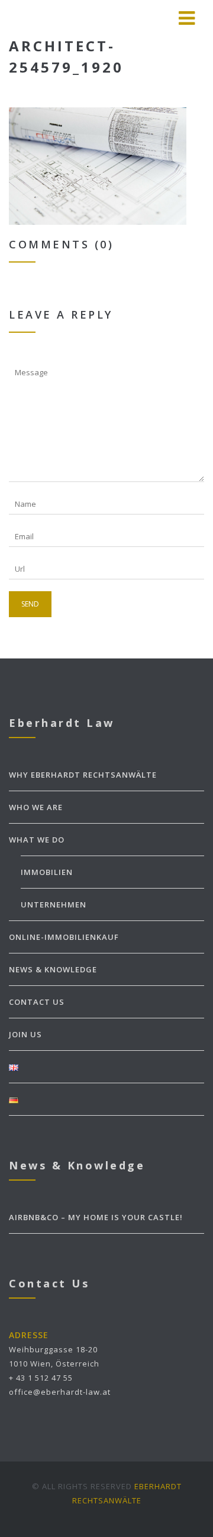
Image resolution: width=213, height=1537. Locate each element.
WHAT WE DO (36, 839)
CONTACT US (36, 1002)
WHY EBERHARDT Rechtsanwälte (83, 774)
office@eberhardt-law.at (60, 1392)
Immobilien (47, 872)
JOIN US (25, 1034)
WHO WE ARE (36, 807)
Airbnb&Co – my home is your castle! (96, 1217)
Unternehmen (53, 904)
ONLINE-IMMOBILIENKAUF (64, 937)
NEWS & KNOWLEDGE (53, 969)
